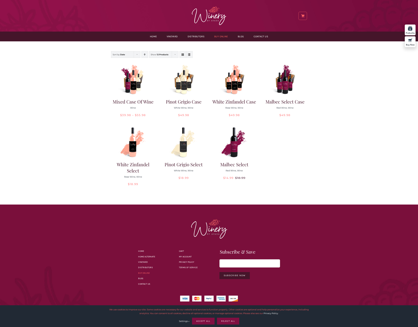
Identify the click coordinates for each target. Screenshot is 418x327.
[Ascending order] (145, 54)
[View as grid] (183, 54)
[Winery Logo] (209, 7)
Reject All (228, 321)
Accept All (203, 321)
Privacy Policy (271, 313)
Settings (183, 321)
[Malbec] (209, 220)
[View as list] (189, 54)
